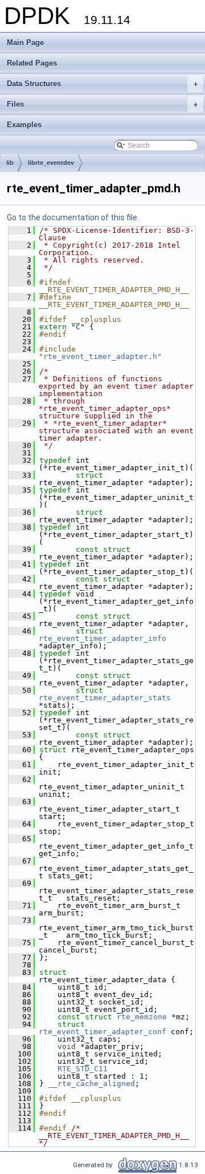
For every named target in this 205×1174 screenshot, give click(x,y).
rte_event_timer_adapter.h (100, 356)
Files (102, 104)
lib (10, 162)
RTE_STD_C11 (83, 1068)
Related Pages (32, 63)
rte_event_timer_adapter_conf (102, 1031)
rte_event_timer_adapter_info (102, 638)
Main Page (25, 42)
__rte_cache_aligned (91, 1083)
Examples (24, 124)
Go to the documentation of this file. (73, 217)
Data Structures (102, 83)
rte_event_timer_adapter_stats (105, 697)
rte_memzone (142, 1016)
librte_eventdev (51, 162)
